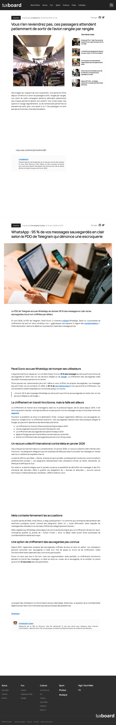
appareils (15, 413)
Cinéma (4, 694)
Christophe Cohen (37, 225)
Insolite (16, 18)
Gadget (23, 698)
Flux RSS (36, 722)
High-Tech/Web (85, 685)
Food (74, 5)
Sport (58, 5)
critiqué (65, 320)
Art (41, 694)
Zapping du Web (26, 694)
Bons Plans (35, 5)
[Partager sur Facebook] (99, 17)
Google (64, 376)
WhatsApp (15, 613)
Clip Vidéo (5, 690)
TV (79, 690)
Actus (44, 5)
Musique (63, 694)
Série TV (43, 710)
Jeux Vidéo (44, 702)
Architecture (44, 690)
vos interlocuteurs (62, 386)
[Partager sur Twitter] (103, 17)
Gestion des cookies (46, 722)
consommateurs (91, 323)
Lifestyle (81, 5)
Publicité (43, 706)
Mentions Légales (20, 722)
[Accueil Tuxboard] (12, 5)
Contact (29, 722)
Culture (66, 5)
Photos (4, 698)
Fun (51, 5)
